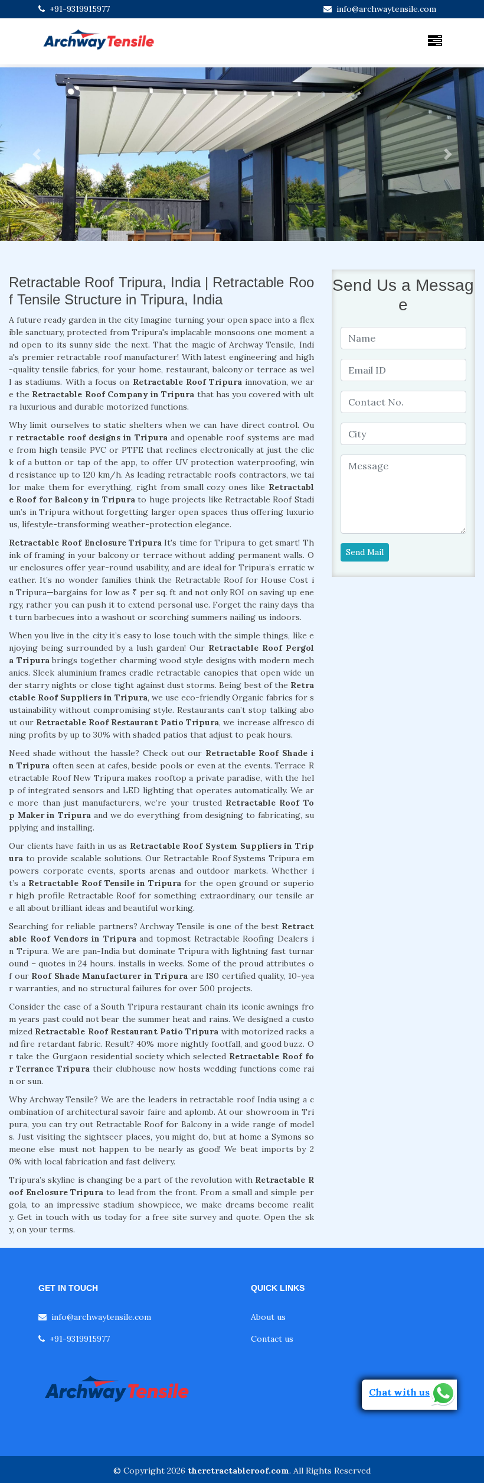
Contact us (272, 1338)
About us (268, 1317)
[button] (36, 154)
